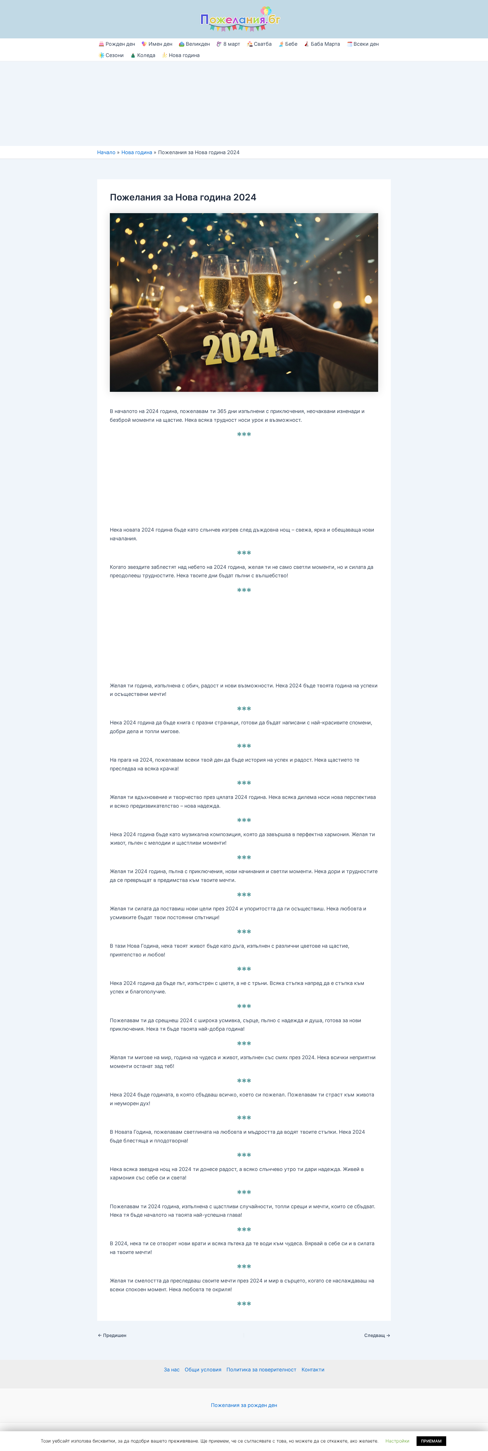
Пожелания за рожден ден (244, 1405)
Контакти (313, 1370)
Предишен (112, 1335)
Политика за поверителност (261, 1370)
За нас (172, 1370)
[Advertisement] (244, 103)
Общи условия (203, 1370)
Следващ (377, 1335)
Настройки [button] (397, 1441)
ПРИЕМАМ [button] (431, 1441)
